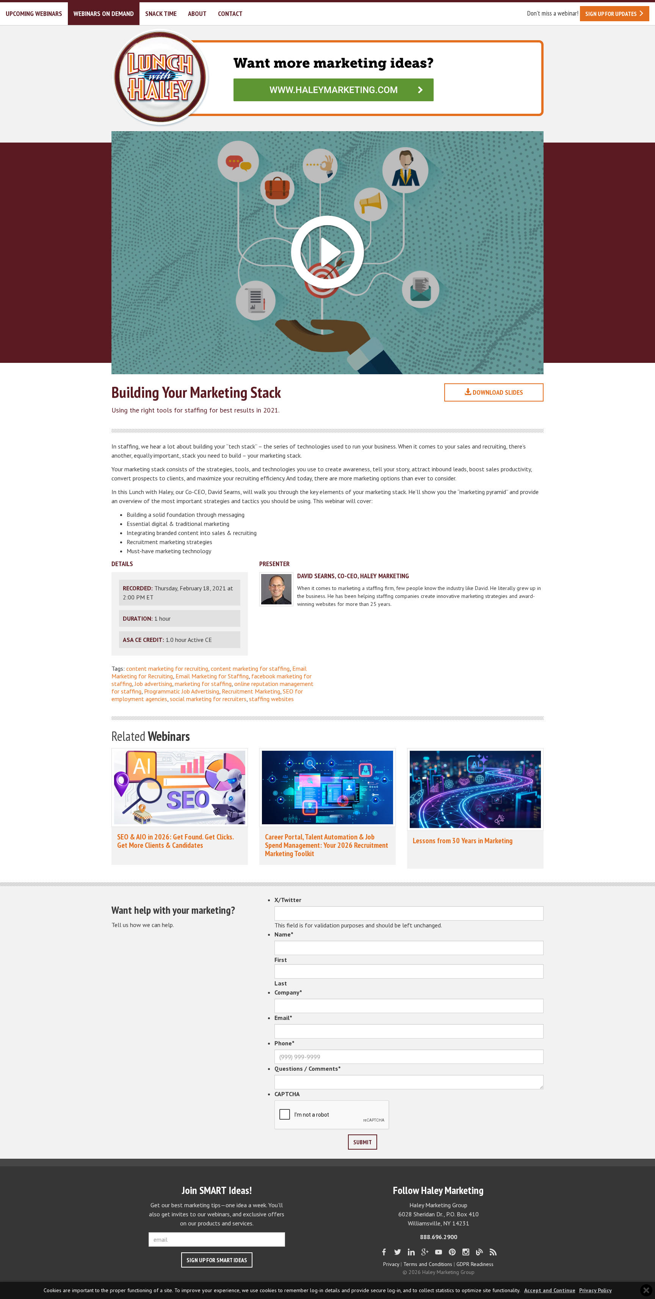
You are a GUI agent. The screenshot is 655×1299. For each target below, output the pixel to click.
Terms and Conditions (427, 1264)
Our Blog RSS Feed (493, 1252)
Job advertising (153, 683)
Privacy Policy (595, 1290)
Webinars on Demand (104, 13)
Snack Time (161, 13)
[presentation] (332, 1115)
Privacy (391, 1264)
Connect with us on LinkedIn (411, 1252)
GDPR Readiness (475, 1264)
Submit (362, 1142)
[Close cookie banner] (646, 1290)
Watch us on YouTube (438, 1252)
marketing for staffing (203, 683)
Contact (230, 13)
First (280, 959)
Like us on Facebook (384, 1252)
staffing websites (271, 699)
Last (280, 983)
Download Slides (497, 392)
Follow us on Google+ (425, 1252)
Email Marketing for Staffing (212, 676)
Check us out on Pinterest (452, 1252)
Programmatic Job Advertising (181, 691)
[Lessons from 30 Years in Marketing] (475, 789)
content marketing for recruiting (167, 668)
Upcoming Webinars (34, 13)
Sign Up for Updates (611, 13)
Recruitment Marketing (251, 691)
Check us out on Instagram (466, 1252)
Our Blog (479, 1252)
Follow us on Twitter (398, 1252)
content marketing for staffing (250, 668)
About (197, 13)
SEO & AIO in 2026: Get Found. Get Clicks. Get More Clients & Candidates (175, 841)
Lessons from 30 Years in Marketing (462, 841)
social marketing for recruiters (208, 699)
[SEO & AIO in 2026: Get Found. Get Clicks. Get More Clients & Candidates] (179, 787)
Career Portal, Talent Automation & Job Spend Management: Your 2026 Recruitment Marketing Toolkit (326, 845)
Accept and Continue (549, 1290)
